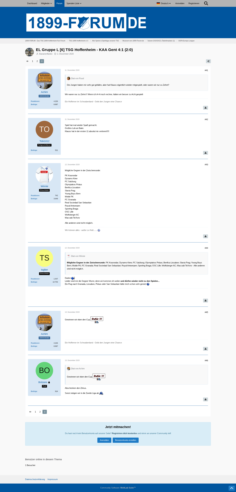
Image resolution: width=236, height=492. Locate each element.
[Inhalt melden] (205, 108)
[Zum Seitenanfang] (232, 488)
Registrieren (193, 3)
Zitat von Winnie (78, 256)
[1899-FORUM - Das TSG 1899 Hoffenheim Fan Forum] (118, 22)
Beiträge (34, 104)
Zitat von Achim (78, 368)
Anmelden (179, 3)
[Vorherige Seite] (27, 61)
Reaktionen (35, 101)
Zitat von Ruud (77, 78)
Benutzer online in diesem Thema (43, 459)
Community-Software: (118, 488)
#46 (206, 360)
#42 (206, 119)
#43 (206, 164)
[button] (164, 3)
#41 (206, 70)
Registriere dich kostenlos (124, 433)
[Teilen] (208, 61)
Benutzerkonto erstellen (125, 440)
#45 (206, 312)
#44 (206, 248)
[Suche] (206, 3)
